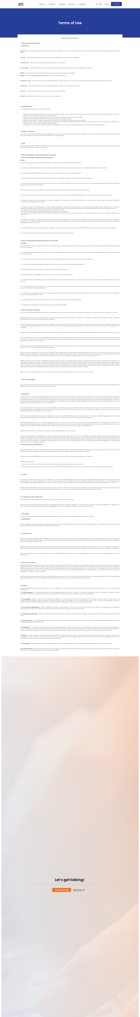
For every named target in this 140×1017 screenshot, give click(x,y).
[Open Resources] (75, 4)
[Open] (102, 4)
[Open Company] (85, 4)
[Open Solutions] (55, 4)
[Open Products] (45, 4)
